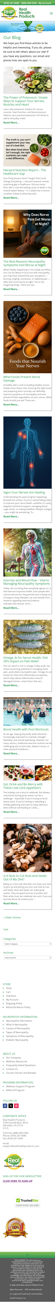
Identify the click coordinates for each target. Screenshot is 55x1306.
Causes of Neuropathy (18, 1028)
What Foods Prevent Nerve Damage (21, 378)
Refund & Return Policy (18, 1007)
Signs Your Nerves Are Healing (24, 492)
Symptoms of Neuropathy (20, 1036)
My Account (44, 3)
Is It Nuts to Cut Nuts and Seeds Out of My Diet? (25, 877)
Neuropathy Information (19, 1020)
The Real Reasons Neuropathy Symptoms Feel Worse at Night (24, 263)
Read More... (12, 122)
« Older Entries (12, 917)
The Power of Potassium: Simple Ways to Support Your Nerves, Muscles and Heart (25, 101)
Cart (8, 992)
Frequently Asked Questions (21, 1065)
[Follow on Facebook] (5, 1106)
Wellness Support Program (20, 1086)
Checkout (11, 995)
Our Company (13, 1057)
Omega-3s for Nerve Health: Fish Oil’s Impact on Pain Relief (25, 659)
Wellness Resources (16, 1061)
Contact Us (12, 1069)
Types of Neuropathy (17, 1032)
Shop (9, 988)
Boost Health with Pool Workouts (26, 729)
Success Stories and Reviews (21, 1072)
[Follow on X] (10, 1106)
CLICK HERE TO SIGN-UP (17, 1181)
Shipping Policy (14, 1003)
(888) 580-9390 (29, 3)
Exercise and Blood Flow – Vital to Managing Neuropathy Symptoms (26, 582)
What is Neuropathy (16, 1024)
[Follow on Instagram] (16, 1106)
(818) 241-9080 (11, 3)
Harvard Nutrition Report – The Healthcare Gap (24, 171)
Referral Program (15, 1090)
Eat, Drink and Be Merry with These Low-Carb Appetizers (23, 786)
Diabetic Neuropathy (17, 1039)
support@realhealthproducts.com (21, 1146)
